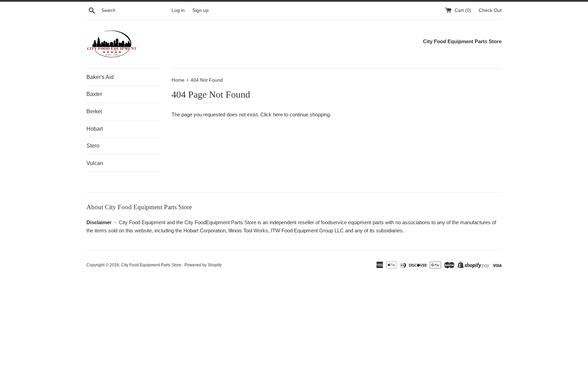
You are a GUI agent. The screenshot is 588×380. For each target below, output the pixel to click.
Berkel (94, 111)
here (278, 114)
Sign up (200, 10)
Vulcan (94, 163)
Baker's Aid (100, 77)
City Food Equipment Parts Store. (151, 265)
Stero (92, 146)
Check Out (490, 10)
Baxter (94, 94)
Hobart (94, 129)
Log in (178, 10)
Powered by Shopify (203, 265)
